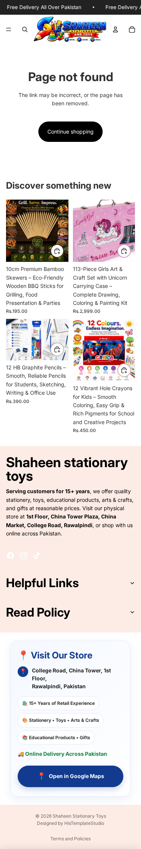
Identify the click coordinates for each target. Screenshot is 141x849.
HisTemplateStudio (84, 823)
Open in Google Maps (70, 776)
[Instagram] (23, 555)
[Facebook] (10, 555)
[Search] (25, 29)
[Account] (115, 29)
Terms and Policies (70, 838)
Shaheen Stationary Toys (79, 816)
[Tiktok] (36, 555)
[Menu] (8, 29)
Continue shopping (70, 131)
